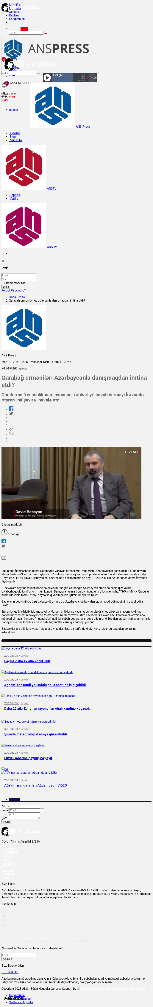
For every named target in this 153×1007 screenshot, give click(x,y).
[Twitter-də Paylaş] (11, 414)
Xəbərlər (14, 133)
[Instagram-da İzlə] (3, 928)
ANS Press (82, 126)
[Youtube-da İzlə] (3, 922)
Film (6, 877)
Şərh (4, 818)
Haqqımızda (17, 19)
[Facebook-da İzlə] (3, 912)
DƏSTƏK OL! (9, 972)
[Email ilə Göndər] (11, 435)
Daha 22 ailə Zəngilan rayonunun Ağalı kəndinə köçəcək (47, 708)
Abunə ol (8, 959)
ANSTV (51, 188)
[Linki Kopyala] (11, 429)
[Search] (24, 29)
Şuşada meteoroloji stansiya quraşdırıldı (35, 734)
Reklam (14, 15)
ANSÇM (51, 247)
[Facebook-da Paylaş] (11, 410)
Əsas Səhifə (17, 297)
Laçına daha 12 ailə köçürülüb (27, 661)
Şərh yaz (14, 799)
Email (5, 810)
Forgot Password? (13, 290)
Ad (3, 806)
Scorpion (139, 988)
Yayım (7, 845)
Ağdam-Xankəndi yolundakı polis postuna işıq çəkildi (45, 685)
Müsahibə (15, 140)
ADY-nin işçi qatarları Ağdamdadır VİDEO (35, 785)
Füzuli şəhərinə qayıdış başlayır (28, 758)
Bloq (12, 136)
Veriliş (13, 198)
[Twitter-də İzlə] (3, 916)
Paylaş (6, 821)
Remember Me (15, 283)
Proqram (9, 873)
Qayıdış (23, 368)
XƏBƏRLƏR (9, 368)
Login (6, 286)
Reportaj (15, 195)
